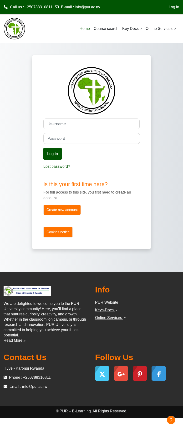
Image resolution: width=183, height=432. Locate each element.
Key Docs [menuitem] (130, 29)
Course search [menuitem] (106, 29)
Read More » (14, 340)
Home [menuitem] (85, 29)
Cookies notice (58, 232)
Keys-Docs (105, 310)
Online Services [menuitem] (159, 29)
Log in (174, 7)
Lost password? (56, 166)
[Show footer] (171, 420)
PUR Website (106, 302)
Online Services (109, 318)
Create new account (62, 210)
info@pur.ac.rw (87, 7)
